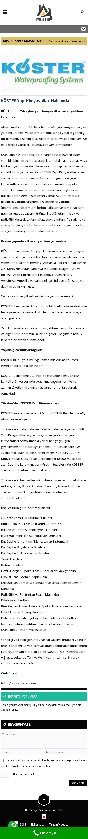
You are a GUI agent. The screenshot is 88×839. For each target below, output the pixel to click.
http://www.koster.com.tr (20, 683)
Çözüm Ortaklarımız (73, 40)
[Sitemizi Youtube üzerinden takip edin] (44, 816)
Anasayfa (54, 40)
